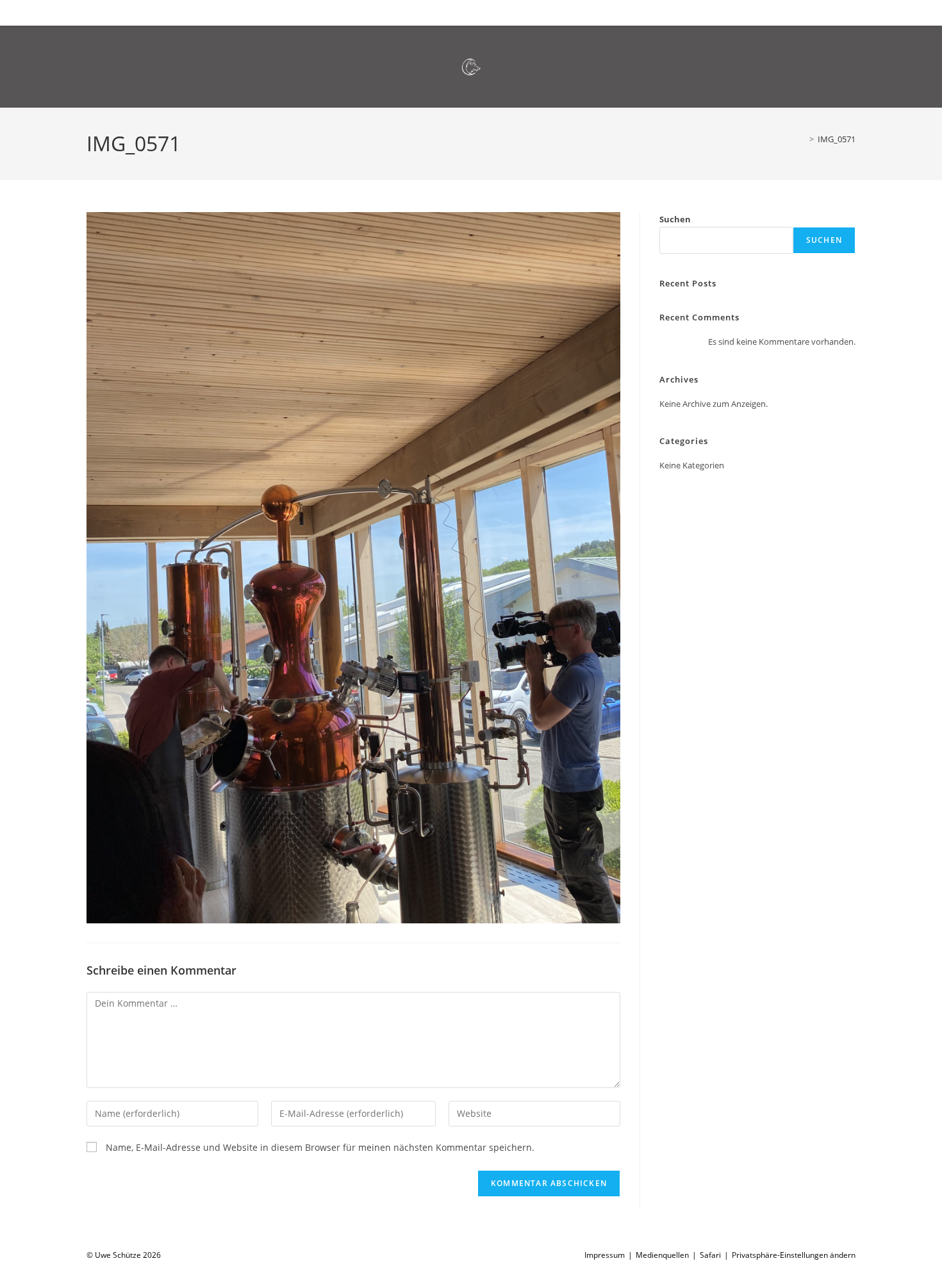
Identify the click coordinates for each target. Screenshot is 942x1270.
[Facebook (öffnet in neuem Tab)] (818, 11)
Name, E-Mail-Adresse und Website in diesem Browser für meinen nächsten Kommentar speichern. (320, 1147)
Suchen (675, 219)
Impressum (604, 1254)
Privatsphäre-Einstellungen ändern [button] (793, 1254)
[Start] (802, 139)
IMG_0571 (836, 139)
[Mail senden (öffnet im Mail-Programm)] (839, 11)
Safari (710, 1254)
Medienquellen (662, 1254)
